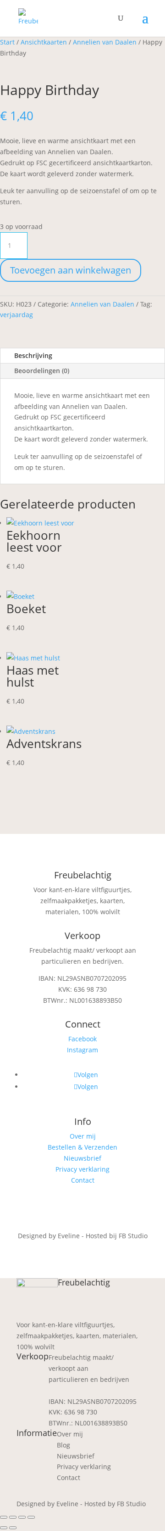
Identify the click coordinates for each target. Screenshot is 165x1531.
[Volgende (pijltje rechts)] (12, 1527)
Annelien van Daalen (105, 42)
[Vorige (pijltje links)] (3, 1527)
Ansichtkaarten (44, 42)
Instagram (82, 1049)
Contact (82, 1180)
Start (7, 42)
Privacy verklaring (82, 1169)
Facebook (82, 1038)
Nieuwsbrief (82, 1158)
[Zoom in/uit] (3, 1517)
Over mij (83, 1136)
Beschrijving (33, 355)
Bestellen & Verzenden (82, 1147)
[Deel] (22, 1517)
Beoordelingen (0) (41, 370)
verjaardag (16, 314)
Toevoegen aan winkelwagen (70, 270)
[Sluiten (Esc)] (31, 1517)
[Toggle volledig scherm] (12, 1517)
